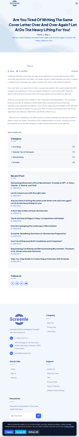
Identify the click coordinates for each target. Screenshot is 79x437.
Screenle (44, 162)
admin (12, 71)
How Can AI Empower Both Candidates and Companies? (36, 241)
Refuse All (33, 432)
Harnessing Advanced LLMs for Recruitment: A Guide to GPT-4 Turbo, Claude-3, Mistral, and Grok (43, 184)
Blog (46, 35)
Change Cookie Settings (55, 390)
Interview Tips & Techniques (44, 152)
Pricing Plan (51, 327)
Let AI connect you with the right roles (28, 193)
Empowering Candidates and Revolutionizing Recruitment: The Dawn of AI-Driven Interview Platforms (42, 249)
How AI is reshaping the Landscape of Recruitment (34, 226)
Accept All (20, 432)
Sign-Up (14, 378)
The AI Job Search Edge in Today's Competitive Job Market (37, 218)
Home (39, 35)
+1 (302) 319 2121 (21, 338)
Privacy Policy (52, 382)
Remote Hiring (44, 157)
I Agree (9, 432)
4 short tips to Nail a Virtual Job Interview (29, 211)
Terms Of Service (53, 386)
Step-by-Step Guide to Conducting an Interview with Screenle (40, 259)
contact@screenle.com (23, 353)
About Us (50, 323)
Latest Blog (51, 331)
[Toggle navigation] (77, 3)
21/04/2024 (22, 71)
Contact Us (51, 369)
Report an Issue (53, 373)
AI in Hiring (44, 147)
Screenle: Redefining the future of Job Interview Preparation (38, 233)
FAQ (48, 378)
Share (75, 71)
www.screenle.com (14, 132)
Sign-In (13, 373)
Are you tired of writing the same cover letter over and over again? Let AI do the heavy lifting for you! (41, 201)
